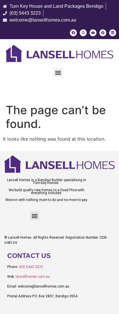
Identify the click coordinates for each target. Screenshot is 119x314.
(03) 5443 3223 (31, 267)
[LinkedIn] (112, 32)
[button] (58, 72)
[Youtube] (93, 32)
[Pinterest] (102, 32)
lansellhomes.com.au (33, 277)
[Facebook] (73, 32)
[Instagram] (83, 32)
